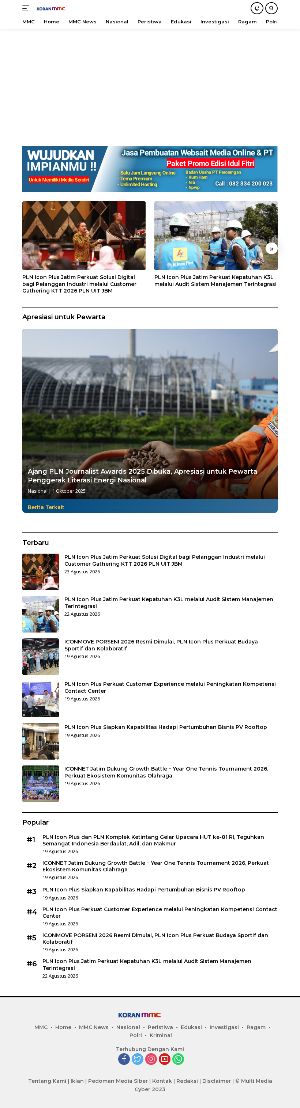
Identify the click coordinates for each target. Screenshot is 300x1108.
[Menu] (27, 8)
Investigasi (224, 1027)
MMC (41, 1027)
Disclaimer (216, 1081)
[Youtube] (164, 1059)
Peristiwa (160, 1027)
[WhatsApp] (178, 1059)
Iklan (77, 1081)
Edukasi (191, 1027)
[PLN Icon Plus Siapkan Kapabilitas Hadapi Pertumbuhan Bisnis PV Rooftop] (40, 741)
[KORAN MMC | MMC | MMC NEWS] (57, 8)
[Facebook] (124, 1059)
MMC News (94, 1027)
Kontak (162, 1081)
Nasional (38, 491)
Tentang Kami (47, 1081)
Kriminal (161, 1035)
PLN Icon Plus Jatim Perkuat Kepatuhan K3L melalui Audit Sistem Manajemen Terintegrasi (215, 280)
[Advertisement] (150, 84)
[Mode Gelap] (257, 8)
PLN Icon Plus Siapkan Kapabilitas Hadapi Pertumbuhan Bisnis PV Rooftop (165, 727)
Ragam (256, 1027)
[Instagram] (151, 1059)
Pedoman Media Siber (118, 1081)
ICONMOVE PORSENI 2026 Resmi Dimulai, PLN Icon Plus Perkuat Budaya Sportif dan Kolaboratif (161, 645)
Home (63, 1027)
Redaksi (187, 1081)
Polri (136, 1035)
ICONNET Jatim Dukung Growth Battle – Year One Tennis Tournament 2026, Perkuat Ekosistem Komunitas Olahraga (166, 772)
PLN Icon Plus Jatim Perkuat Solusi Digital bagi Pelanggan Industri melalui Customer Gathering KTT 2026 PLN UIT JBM (79, 284)
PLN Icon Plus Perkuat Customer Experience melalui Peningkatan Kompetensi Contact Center (170, 687)
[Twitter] (137, 1059)
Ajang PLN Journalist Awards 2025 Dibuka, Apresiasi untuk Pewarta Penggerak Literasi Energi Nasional (142, 475)
